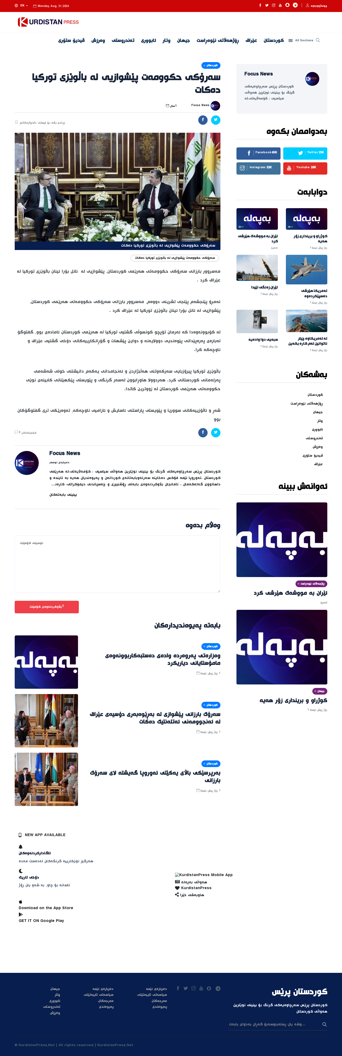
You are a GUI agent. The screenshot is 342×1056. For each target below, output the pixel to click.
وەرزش (98, 41)
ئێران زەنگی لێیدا (264, 287)
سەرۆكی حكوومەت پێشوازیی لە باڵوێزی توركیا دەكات (175, 258)
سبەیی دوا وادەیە (263, 340)
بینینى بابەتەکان (63, 495)
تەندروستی (123, 41)
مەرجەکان (106, 1001)
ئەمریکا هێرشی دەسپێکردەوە (314, 293)
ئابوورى (148, 41)
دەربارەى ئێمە (103, 989)
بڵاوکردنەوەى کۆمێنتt (46, 607)
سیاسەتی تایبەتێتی (99, 995)
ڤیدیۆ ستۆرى (71, 41)
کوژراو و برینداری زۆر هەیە (310, 238)
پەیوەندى (106, 1007)
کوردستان (274, 41)
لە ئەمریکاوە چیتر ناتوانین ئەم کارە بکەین (307, 341)
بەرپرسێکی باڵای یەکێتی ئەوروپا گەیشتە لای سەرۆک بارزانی (155, 776)
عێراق (251, 41)
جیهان (183, 41)
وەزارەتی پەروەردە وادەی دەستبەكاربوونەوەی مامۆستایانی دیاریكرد (162, 659)
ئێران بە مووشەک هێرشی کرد (258, 238)
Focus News (64, 454)
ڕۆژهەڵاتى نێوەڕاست (218, 41)
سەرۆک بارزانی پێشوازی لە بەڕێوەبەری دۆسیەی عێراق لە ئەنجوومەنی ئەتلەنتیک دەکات (155, 718)
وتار (166, 41)
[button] (21, 6)
